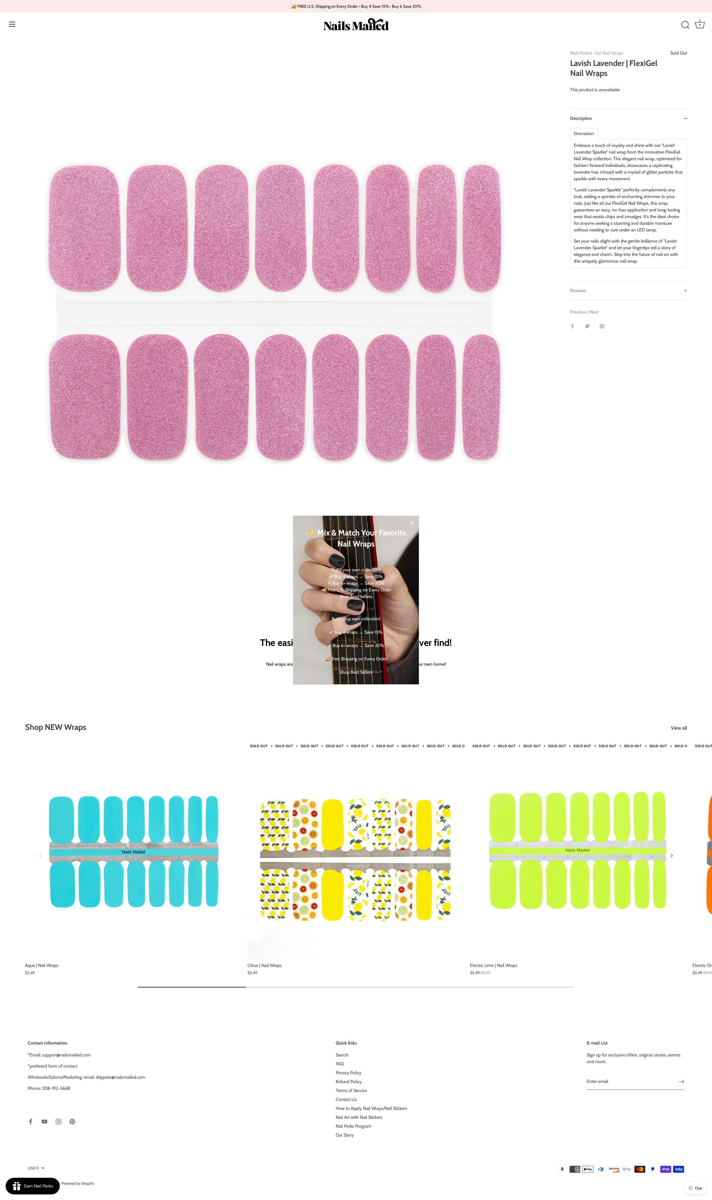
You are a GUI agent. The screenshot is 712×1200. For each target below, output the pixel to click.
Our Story (345, 1135)
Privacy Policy (348, 1072)
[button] (40, 856)
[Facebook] (30, 1121)
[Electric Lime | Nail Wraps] (578, 850)
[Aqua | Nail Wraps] (133, 850)
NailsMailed (581, 53)
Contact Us (346, 1099)
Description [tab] (581, 118)
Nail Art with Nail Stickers (359, 1117)
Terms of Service (351, 1090)
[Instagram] (58, 1121)
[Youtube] (44, 1121)
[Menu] (12, 24)
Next (594, 312)
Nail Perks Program (353, 1126)
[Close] (412, 523)
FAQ (340, 1063)
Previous (578, 312)
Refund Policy (349, 1081)
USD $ (33, 1168)
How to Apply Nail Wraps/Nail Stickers (371, 1108)
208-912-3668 (56, 1088)
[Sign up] (681, 1082)
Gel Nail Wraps (609, 53)
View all (679, 728)
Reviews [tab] (578, 290)
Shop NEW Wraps (55, 727)
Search (342, 1055)
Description (584, 134)
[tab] (628, 204)
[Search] (685, 25)
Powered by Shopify (77, 1183)
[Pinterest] (72, 1121)
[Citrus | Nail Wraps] (356, 850)
